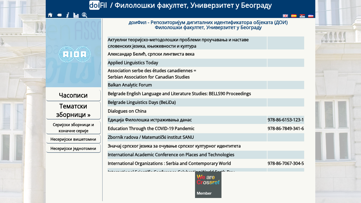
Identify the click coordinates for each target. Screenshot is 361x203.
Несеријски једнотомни (73, 148)
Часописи (73, 95)
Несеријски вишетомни (73, 139)
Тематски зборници (73, 110)
